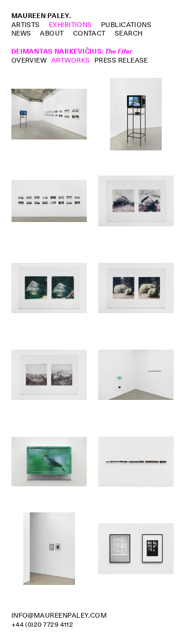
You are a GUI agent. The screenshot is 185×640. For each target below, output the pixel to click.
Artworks (70, 60)
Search (129, 33)
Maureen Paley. (41, 15)
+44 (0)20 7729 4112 (42, 624)
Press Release (121, 60)
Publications (126, 24)
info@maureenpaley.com (59, 615)
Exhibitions (70, 24)
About (52, 33)
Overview (29, 60)
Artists (25, 24)
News (21, 33)
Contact (89, 33)
